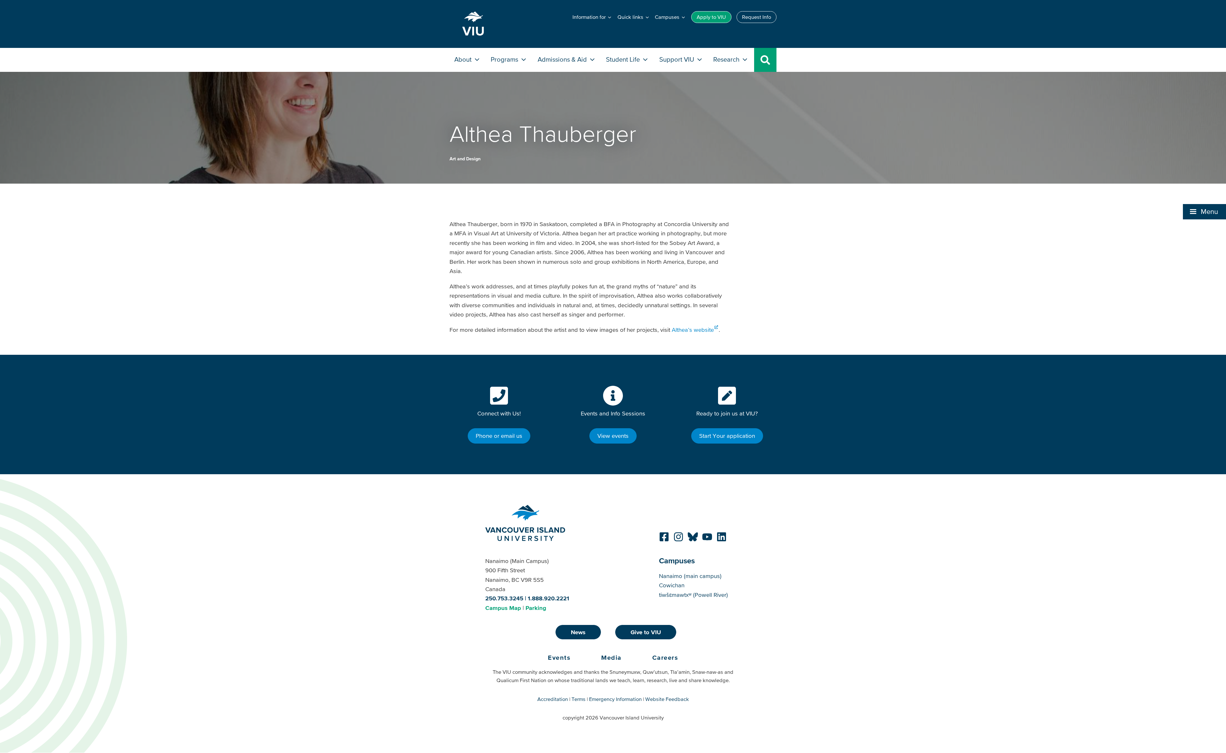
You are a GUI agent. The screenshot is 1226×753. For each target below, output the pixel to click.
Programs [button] (505, 59)
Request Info (756, 17)
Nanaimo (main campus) (690, 576)
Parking (536, 608)
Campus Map (503, 608)
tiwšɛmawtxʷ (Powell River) (693, 594)
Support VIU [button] (677, 59)
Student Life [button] (623, 59)
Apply (711, 17)
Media (611, 657)
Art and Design (465, 158)
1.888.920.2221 (548, 598)
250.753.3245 (504, 598)
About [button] (463, 59)
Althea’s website (693, 329)
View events (613, 435)
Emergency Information (615, 699)
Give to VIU (646, 632)
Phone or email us (499, 435)
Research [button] (727, 59)
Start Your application (727, 435)
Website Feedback (667, 699)
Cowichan (672, 585)
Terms (578, 699)
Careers (665, 657)
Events (559, 657)
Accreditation (552, 699)
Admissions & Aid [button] (563, 59)
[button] (1204, 211)
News (578, 632)
